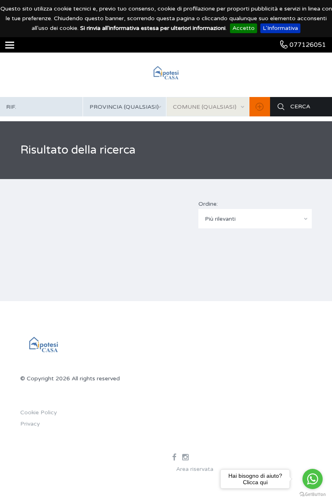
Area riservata (194, 469)
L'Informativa (280, 28)
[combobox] (124, 106)
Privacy (30, 423)
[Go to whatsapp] (312, 479)
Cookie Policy (38, 412)
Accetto (243, 28)
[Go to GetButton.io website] (313, 494)
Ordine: (208, 203)
